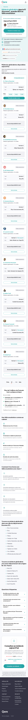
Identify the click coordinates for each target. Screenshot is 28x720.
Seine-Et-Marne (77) (12, 571)
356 (16, 382)
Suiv (20, 382)
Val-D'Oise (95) (11, 584)
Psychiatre (4, 691)
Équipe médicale (18, 686)
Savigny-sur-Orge (12, 538)
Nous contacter (5, 699)
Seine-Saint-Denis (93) (13, 578)
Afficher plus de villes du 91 (14, 554)
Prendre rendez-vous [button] (14, 98)
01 (11, 382)
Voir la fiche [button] (14, 128)
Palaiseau (9, 543)
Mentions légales (5, 716)
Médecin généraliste (6, 684)
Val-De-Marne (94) (12, 581)
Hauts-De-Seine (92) (12, 576)
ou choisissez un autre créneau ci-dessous (14, 34)
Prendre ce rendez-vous (14, 30)
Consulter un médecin (13, 666)
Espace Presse (5, 701)
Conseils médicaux (19, 691)
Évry (8, 530)
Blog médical (18, 684)
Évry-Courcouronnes (12, 528)
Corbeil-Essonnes (12, 533)
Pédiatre (4, 688)
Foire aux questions (6, 696)
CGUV (12, 716)
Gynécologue (5, 686)
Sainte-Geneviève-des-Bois (14, 541)
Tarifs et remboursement (20, 688)
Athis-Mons (10, 546)
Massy (9, 535)
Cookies (17, 704)
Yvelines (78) (10, 573)
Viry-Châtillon (11, 551)
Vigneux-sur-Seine (12, 548)
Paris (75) (9, 568)
